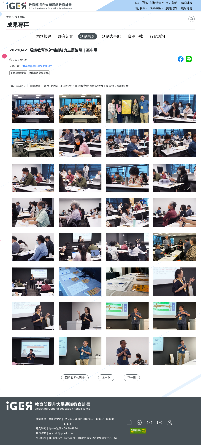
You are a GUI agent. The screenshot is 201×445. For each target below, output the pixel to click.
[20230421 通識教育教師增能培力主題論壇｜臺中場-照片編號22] (80, 283)
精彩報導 (43, 36)
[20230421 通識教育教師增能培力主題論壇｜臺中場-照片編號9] (33, 179)
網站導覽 (186, 8)
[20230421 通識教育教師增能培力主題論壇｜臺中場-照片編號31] (127, 352)
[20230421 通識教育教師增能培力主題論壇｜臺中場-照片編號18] (80, 248)
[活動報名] (170, 422)
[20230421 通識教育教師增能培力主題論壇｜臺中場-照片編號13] (33, 214)
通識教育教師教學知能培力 (37, 66)
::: (3, 1)
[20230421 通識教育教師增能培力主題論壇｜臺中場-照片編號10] (80, 179)
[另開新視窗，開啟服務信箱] (159, 422)
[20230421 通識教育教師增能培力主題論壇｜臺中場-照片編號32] (174, 352)
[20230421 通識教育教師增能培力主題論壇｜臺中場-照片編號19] (127, 248)
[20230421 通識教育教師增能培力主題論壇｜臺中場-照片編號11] (127, 179)
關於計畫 (155, 2)
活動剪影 (87, 36)
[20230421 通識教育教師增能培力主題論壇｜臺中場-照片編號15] (127, 214)
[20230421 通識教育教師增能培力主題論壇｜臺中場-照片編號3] (127, 110)
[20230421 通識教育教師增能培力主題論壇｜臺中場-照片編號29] (33, 352)
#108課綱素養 (18, 72)
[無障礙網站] (136, 431)
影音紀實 (65, 36)
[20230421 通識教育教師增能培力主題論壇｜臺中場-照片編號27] (127, 318)
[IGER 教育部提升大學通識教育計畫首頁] (48, 405)
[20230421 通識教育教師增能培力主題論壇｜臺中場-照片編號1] (33, 110)
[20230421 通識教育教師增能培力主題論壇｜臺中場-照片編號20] (174, 248)
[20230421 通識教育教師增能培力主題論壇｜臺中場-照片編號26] (80, 318)
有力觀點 (171, 2)
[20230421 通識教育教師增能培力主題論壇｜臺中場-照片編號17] (33, 248)
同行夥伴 (139, 8)
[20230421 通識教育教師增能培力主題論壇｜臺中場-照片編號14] (80, 214)
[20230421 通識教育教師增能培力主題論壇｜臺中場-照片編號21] (33, 283)
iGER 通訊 (141, 2)
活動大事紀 (111, 36)
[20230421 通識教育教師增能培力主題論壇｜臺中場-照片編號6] (80, 145)
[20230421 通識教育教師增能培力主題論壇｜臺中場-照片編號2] (80, 110)
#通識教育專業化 (38, 72)
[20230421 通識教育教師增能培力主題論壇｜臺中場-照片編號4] (174, 110)
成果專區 (155, 8)
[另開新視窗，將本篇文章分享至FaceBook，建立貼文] (181, 59)
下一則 (132, 377)
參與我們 (171, 8)
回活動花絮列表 (75, 377)
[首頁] (39, 5)
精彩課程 (186, 2)
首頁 (8, 17)
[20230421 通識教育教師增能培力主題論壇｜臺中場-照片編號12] (174, 179)
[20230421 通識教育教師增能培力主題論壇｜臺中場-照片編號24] (174, 283)
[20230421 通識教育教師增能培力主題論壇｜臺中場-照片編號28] (174, 318)
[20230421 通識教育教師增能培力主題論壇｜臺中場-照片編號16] (174, 214)
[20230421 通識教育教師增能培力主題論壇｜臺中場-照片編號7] (127, 145)
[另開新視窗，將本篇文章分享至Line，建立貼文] (189, 59)
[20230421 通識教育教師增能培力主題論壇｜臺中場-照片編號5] (33, 145)
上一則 (106, 377)
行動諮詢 (157, 36)
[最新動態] (129, 422)
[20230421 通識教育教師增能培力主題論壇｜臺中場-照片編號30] (80, 352)
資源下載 (135, 36)
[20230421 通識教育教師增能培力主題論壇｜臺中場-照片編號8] (174, 145)
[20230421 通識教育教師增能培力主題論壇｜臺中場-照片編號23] (127, 283)
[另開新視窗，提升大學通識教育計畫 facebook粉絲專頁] (139, 422)
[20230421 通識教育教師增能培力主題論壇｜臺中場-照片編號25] (33, 318)
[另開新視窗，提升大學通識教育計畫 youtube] (149, 422)
